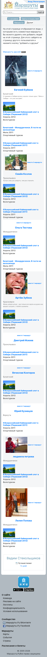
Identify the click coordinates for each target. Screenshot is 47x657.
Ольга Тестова (23, 227)
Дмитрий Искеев (23, 340)
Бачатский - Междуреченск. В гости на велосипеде (22, 128)
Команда (7, 598)
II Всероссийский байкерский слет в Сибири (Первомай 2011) (20, 144)
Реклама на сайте (12, 601)
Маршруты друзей (12, 52)
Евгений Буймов (23, 89)
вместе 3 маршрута (34, 71)
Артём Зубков (23, 297)
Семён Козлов (23, 173)
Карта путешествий (30, 18)
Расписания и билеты (13, 646)
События (7, 637)
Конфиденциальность (14, 608)
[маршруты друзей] (23, 52)
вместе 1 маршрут (34, 283)
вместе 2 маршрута (34, 162)
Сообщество (8, 619)
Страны (7, 641)
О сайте (6, 595)
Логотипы (8, 604)
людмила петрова (23, 456)
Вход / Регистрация (36, 1)
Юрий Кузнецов (23, 411)
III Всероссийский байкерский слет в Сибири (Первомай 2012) (21, 113)
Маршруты (19, 22)
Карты (6, 634)
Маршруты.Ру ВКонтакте (18, 622)
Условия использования (15, 611)
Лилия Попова (23, 520)
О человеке (13, 18)
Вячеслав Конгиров (23, 372)
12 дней (23, 566)
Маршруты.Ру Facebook (18, 626)
